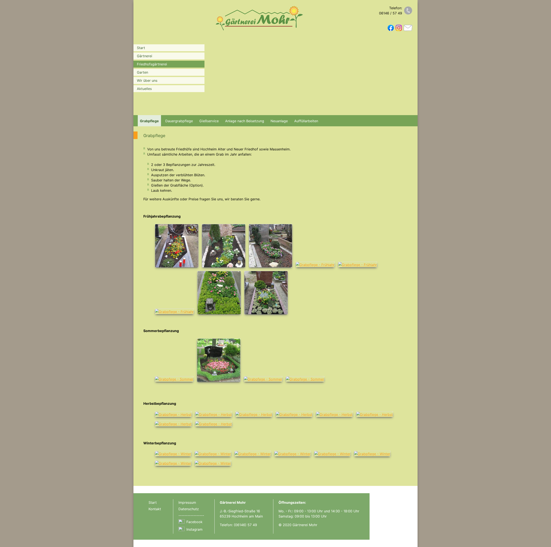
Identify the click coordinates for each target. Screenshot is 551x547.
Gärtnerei (144, 56)
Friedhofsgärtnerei (152, 64)
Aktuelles (144, 89)
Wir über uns (147, 80)
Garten (142, 72)
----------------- (191, 515)
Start (141, 48)
